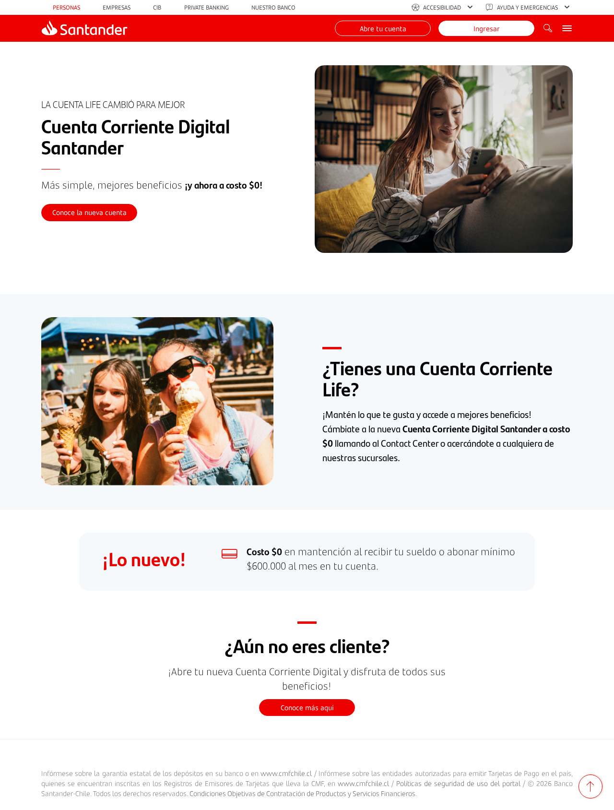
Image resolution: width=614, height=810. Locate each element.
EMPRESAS (116, 7)
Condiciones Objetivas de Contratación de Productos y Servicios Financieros (302, 793)
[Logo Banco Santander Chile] (84, 28)
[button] (383, 28)
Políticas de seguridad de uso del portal (458, 783)
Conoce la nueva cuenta (89, 212)
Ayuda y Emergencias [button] (527, 7)
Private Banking (206, 7)
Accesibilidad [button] (442, 7)
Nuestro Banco (273, 7)
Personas (66, 7)
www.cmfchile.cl (286, 773)
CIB (157, 7)
